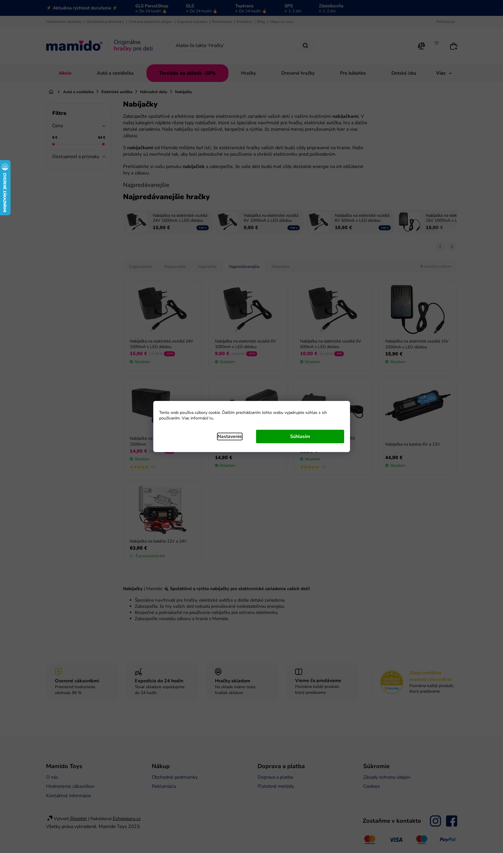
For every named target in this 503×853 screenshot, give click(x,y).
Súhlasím (300, 436)
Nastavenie (230, 436)
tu (211, 418)
